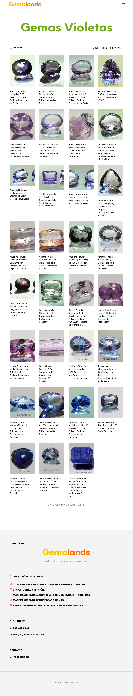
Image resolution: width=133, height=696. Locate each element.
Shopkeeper (72, 682)
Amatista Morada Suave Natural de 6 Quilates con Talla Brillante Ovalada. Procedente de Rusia (78, 97)
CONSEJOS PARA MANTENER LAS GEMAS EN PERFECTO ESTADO (49, 584)
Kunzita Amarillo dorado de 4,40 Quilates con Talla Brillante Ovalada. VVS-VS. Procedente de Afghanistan (78, 317)
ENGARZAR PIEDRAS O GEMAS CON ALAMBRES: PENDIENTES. (48, 605)
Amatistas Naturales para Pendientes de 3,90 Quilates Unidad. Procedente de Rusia (78, 199)
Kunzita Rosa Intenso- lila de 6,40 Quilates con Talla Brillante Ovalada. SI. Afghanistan (108, 316)
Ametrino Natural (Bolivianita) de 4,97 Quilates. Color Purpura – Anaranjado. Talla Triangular (107, 208)
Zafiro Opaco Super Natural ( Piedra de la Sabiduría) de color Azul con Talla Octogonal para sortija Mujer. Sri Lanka (78, 487)
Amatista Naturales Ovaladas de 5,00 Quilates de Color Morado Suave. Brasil (19, 194)
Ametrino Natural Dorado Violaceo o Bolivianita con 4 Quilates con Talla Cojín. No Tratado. (18, 262)
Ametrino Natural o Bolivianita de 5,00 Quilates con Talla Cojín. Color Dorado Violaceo (48, 262)
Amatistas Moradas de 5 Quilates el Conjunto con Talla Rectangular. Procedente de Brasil (49, 200)
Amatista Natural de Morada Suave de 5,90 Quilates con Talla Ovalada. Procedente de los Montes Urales (107, 152)
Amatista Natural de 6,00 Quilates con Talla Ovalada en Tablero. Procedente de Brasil (48, 150)
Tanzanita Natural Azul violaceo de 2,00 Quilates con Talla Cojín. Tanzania (107, 426)
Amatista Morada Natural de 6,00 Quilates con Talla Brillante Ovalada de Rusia (48, 97)
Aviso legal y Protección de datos (27, 634)
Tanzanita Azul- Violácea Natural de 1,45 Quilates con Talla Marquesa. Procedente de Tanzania (19, 429)
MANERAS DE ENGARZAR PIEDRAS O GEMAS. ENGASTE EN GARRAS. (52, 594)
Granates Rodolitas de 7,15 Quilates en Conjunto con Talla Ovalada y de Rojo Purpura (18, 309)
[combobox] (103, 48)
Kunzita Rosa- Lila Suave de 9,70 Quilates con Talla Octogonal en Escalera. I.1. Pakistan (47, 373)
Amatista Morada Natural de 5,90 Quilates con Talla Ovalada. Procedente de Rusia (19, 97)
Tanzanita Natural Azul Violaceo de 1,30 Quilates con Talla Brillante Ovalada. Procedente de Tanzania (78, 429)
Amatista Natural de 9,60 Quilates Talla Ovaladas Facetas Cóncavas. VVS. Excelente (78, 150)
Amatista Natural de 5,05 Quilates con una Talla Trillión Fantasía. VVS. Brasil (108, 96)
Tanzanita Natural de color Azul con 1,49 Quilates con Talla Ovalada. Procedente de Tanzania (49, 484)
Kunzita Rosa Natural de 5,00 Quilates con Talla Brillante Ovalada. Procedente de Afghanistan (19, 372)
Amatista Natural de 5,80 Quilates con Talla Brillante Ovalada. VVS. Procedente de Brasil (19, 150)
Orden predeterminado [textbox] (106, 48)
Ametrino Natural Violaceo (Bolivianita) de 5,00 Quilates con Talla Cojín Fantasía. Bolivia (78, 262)
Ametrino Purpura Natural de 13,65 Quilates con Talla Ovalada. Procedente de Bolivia (107, 262)
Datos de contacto (19, 656)
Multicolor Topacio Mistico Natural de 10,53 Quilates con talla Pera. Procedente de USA (78, 372)
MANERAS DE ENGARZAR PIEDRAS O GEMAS (38, 600)
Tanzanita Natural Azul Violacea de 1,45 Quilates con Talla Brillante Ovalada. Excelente (48, 428)
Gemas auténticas (19, 627)
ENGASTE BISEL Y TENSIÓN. (29, 589)
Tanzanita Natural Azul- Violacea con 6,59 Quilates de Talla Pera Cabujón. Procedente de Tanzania (19, 485)
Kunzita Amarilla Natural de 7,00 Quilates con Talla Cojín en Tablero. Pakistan (47, 316)
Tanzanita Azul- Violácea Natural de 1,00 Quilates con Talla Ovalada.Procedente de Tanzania (107, 373)
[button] (18, 48)
